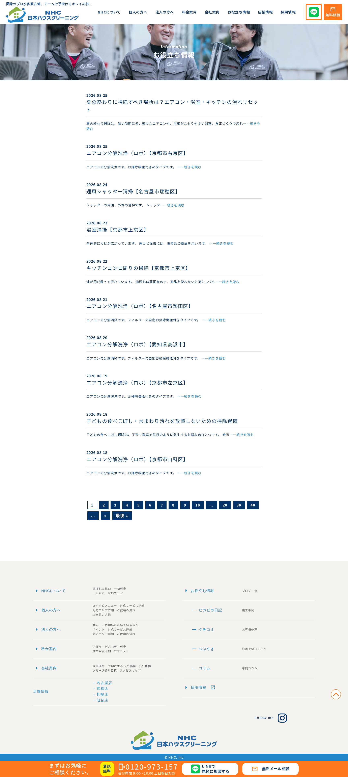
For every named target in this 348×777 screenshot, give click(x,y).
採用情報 (288, 12)
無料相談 (332, 11)
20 (225, 505)
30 (239, 505)
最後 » (122, 515)
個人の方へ (138, 12)
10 (197, 505)
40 (253, 505)
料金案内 (189, 12)
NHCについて (109, 12)
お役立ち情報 (239, 12)
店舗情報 (265, 12)
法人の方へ (164, 12)
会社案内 (212, 12)
